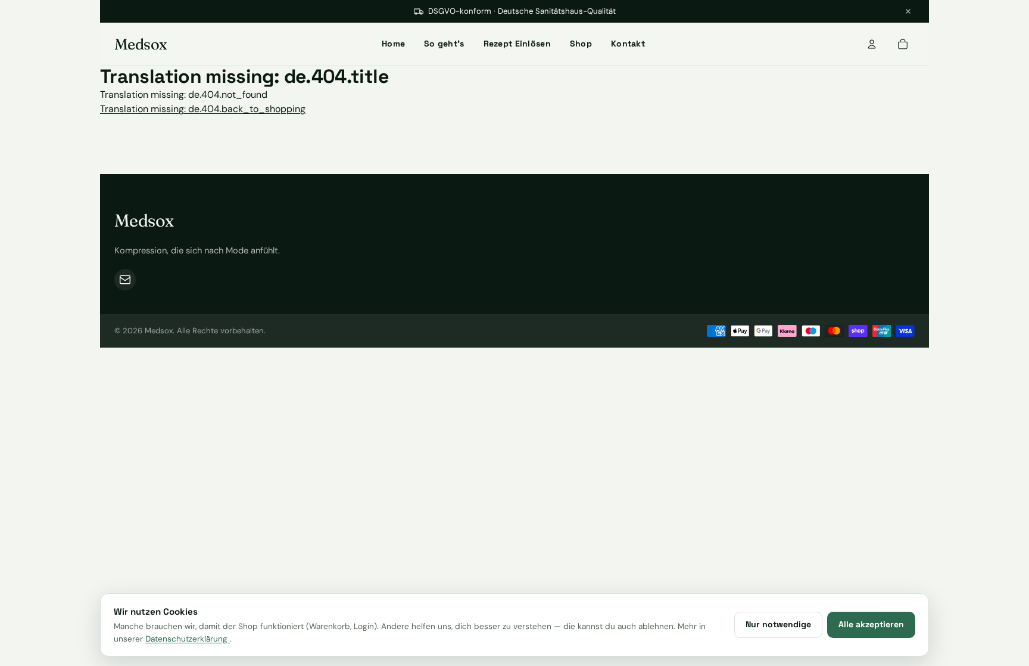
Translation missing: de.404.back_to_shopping (202, 109)
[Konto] (872, 44)
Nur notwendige (778, 624)
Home (393, 43)
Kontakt (628, 43)
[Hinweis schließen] (908, 11)
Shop (581, 43)
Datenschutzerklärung (187, 639)
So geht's (444, 43)
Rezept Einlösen (517, 43)
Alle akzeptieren (871, 624)
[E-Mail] (125, 279)
